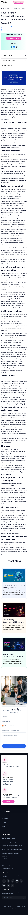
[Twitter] (8, 881)
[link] (4, 2)
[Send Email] (23, 897)
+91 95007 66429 (6, 785)
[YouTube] (17, 881)
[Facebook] (4, 881)
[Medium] (8, 885)
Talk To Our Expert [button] (13, 38)
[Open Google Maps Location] (4, 759)
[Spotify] (12, 885)
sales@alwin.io (6, 783)
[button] (16, 47)
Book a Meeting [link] (8, 801)
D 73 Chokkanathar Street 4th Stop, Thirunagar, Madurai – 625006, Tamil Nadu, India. (12, 766)
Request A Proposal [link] (19, 2)
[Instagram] (21, 881)
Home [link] (2, 8)
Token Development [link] (19, 8)
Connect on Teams (7, 781)
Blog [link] (8, 8)
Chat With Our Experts (8, 779)
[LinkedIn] (12, 881)
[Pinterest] (4, 885)
